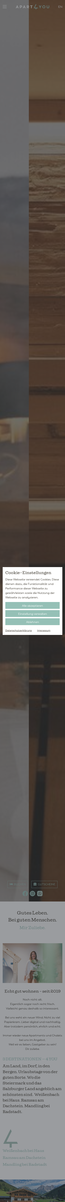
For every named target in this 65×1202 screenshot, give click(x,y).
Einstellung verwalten (32, 613)
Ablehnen (32, 621)
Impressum (43, 630)
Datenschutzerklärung (18, 630)
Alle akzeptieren (32, 605)
